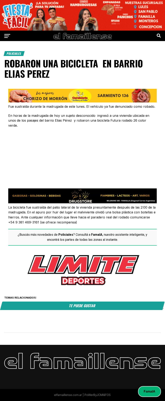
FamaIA (149, 391)
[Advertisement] (82, 147)
